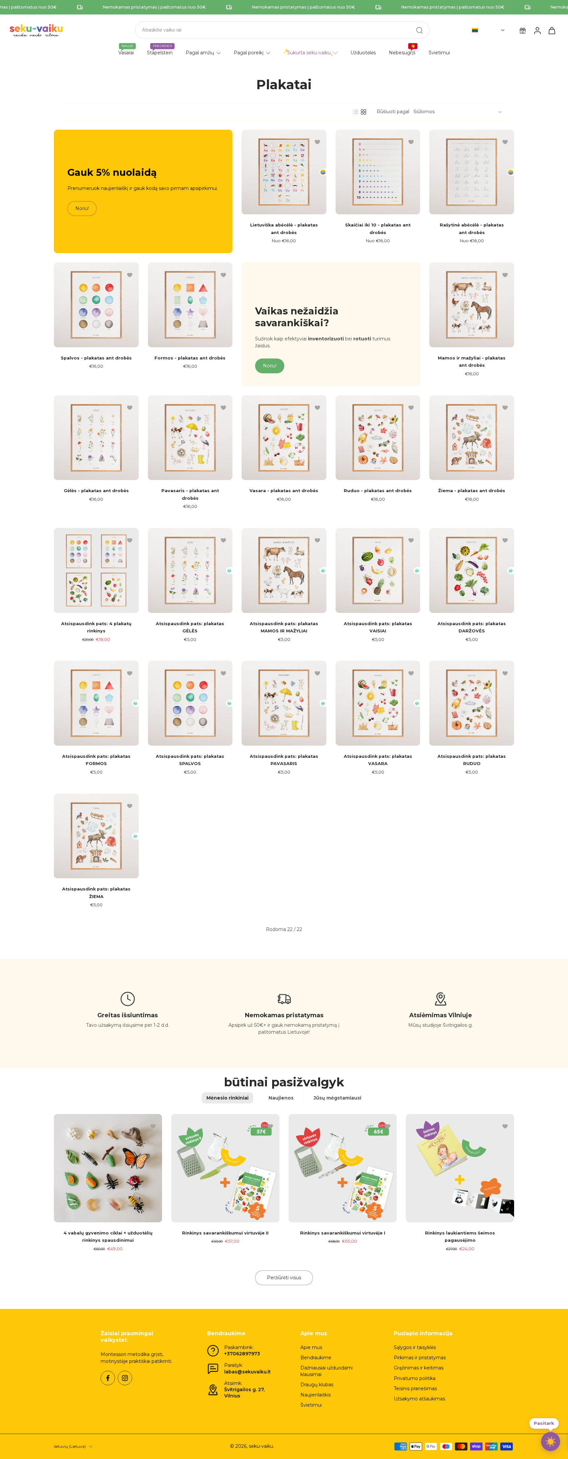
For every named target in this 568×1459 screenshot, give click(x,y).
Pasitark (544, 1423)
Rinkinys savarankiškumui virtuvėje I (342, 1233)
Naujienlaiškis (315, 1395)
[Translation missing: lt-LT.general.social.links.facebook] (108, 1378)
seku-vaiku (261, 1446)
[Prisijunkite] (537, 30)
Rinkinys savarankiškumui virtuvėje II (225, 1233)
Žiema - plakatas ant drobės (471, 490)
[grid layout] (363, 112)
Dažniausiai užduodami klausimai (326, 1371)
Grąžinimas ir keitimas (418, 1368)
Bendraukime (315, 1358)
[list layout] (356, 112)
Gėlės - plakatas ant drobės (96, 490)
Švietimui (311, 1405)
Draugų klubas (316, 1385)
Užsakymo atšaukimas (419, 1399)
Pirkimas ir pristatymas (420, 1358)
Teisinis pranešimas (415, 1389)
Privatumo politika (415, 1378)
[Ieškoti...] (419, 30)
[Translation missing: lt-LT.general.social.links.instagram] (125, 1378)
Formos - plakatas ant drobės (189, 358)
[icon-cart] (551, 30)
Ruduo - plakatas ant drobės (378, 490)
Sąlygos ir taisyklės (415, 1347)
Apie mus (311, 1347)
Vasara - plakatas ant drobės (283, 490)
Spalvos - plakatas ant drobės (96, 358)
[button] (488, 30)
